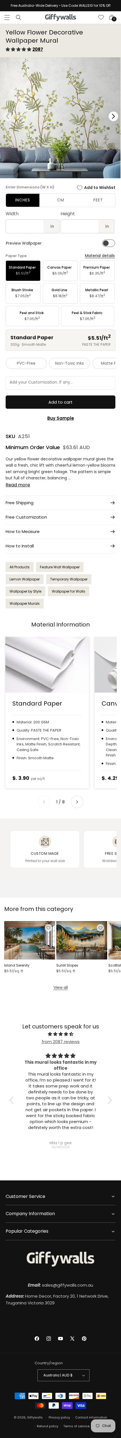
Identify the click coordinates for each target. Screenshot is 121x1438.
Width (12, 213)
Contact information (91, 1417)
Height (67, 213)
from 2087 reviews (61, 1042)
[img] (60, 1034)
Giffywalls (35, 1417)
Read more (18, 485)
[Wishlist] (101, 17)
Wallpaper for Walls (68, 591)
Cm (60, 200)
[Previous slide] (44, 802)
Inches (22, 200)
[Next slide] (77, 802)
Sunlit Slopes (67, 965)
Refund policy (47, 1426)
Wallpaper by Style (25, 591)
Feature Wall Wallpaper (60, 567)
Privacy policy (59, 1417)
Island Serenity (17, 965)
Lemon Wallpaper (25, 579)
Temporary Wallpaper (69, 579)
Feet (98, 200)
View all (60, 987)
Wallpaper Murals (25, 603)
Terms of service (76, 1426)
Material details (100, 255)
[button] (7, 17)
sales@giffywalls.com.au (60, 1285)
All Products (20, 567)
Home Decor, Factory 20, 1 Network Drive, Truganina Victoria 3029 (57, 1299)
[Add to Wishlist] (48, 928)
